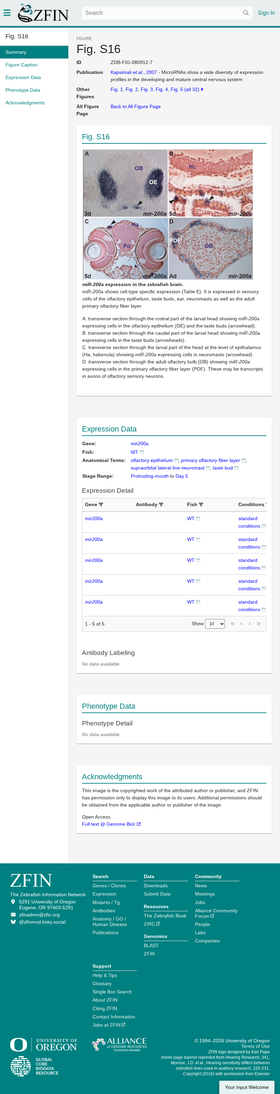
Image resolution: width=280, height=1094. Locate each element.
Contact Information (114, 1016)
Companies (207, 940)
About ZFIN (105, 1000)
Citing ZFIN (105, 1008)
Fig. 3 (147, 89)
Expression (104, 894)
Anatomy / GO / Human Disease (110, 921)
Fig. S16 (16, 36)
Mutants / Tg (106, 902)
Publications (105, 932)
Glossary (102, 983)
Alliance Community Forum (216, 913)
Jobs (200, 902)
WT (134, 452)
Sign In (266, 13)
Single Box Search (112, 991)
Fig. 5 (177, 89)
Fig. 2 (132, 89)
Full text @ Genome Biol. (109, 824)
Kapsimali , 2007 (134, 72)
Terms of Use (255, 1046)
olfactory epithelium (152, 460)
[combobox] (167, 13)
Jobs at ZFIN (107, 1025)
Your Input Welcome (247, 1087)
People (202, 924)
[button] (101, 505)
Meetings (205, 894)
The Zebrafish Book (165, 915)
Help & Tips (105, 975)
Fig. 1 (117, 89)
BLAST (151, 945)
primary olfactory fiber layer (210, 460)
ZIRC (149, 924)
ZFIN (149, 953)
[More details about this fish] (142, 451)
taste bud (223, 468)
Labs (200, 932)
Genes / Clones (109, 885)
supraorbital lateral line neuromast (168, 468)
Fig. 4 (162, 89)
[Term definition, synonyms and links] (176, 460)
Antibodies (104, 910)
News (201, 885)
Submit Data (157, 894)
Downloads (156, 885)
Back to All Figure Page (136, 106)
